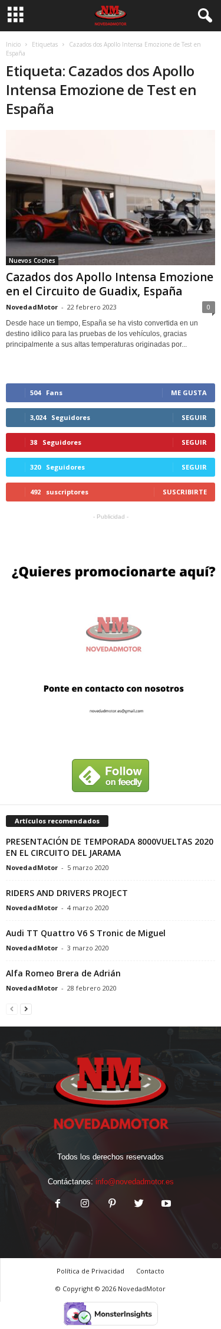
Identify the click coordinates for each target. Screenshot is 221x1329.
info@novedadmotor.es (134, 1181)
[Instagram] (84, 1204)
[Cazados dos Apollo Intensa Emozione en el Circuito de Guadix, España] (110, 197)
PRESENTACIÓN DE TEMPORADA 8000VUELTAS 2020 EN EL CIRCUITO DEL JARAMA (109, 847)
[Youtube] (165, 1204)
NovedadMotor (32, 306)
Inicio (13, 44)
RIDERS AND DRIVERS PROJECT (67, 892)
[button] (203, 16)
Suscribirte (185, 491)
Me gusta (189, 392)
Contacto (150, 1270)
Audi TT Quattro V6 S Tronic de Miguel (86, 933)
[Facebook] (57, 1204)
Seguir (194, 417)
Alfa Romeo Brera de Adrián (63, 973)
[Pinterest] (112, 1204)
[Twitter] (139, 1204)
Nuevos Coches (32, 260)
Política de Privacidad (90, 1270)
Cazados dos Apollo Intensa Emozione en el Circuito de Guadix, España (109, 284)
